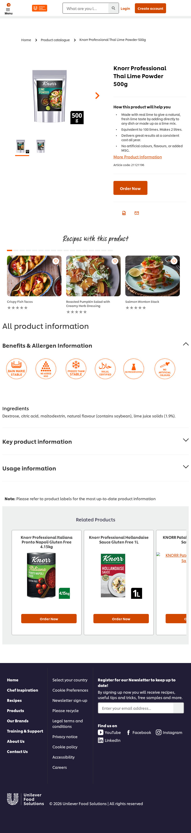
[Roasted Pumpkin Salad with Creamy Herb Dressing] (93, 276)
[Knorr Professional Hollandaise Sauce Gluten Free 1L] (118, 579)
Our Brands (17, 720)
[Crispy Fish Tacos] (34, 276)
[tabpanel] (55, 96)
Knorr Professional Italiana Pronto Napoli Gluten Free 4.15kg (46, 542)
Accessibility (63, 757)
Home (12, 679)
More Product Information (137, 156)
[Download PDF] (123, 212)
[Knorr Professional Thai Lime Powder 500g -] (22, 146)
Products (15, 710)
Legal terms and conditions (67, 723)
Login (125, 8)
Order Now (130, 188)
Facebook (142, 732)
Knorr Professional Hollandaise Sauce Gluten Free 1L (119, 539)
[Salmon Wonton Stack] (152, 276)
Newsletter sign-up (69, 700)
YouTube (113, 732)
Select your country (69, 679)
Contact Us (17, 751)
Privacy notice (65, 736)
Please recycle (65, 710)
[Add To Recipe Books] (55, 261)
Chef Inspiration (22, 690)
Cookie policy (64, 746)
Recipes (14, 700)
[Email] (136, 212)
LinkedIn (112, 740)
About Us (15, 741)
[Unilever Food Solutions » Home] (39, 8)
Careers (59, 767)
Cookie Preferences (70, 690)
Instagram (172, 732)
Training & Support (25, 730)
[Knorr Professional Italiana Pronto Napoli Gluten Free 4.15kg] (46, 579)
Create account (150, 8)
